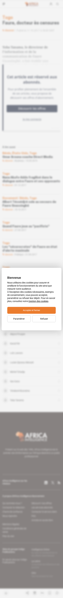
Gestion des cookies (38, 301)
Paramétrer (19, 318)
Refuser (44, 318)
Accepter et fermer (31, 310)
